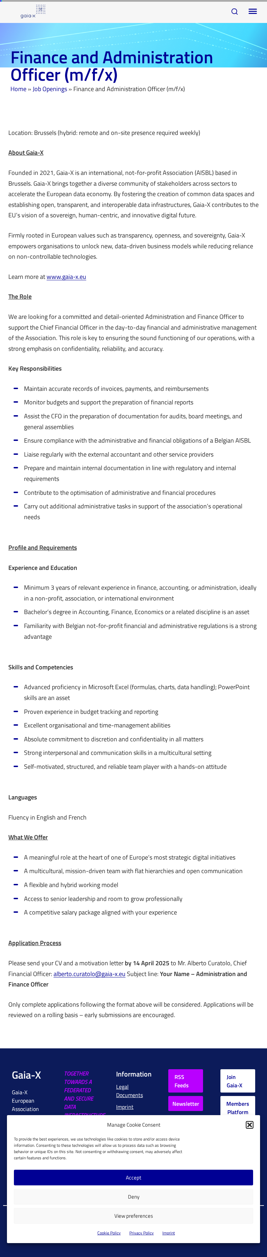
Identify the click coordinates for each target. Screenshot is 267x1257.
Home (18, 89)
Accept (133, 1178)
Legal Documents (129, 1090)
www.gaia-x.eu (66, 277)
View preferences (133, 1216)
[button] (249, 1124)
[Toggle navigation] (251, 11)
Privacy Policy (141, 1233)
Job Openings (50, 89)
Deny (133, 1197)
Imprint (168, 1233)
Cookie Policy (109, 1233)
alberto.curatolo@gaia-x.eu (90, 974)
